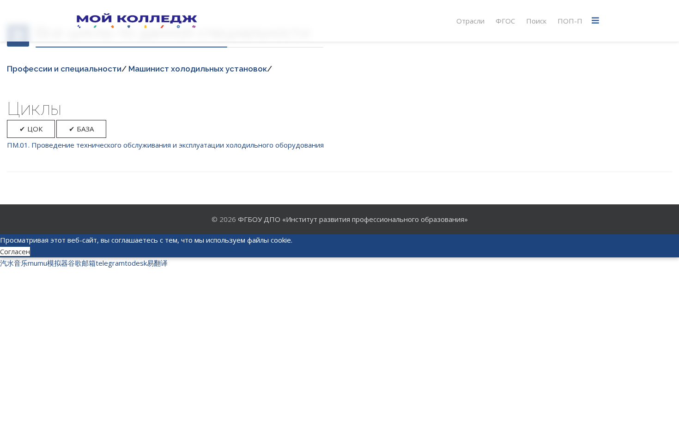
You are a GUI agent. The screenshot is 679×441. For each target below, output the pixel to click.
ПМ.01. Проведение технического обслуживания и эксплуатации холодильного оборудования (165, 144)
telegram (110, 263)
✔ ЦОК (30, 128)
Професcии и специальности (64, 68)
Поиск (536, 20)
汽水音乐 (14, 263)
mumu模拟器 (48, 263)
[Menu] (595, 21)
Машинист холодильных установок (197, 68)
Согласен (15, 251)
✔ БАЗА (81, 128)
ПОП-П (570, 20)
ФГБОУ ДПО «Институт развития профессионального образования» (353, 219)
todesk (136, 263)
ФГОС (505, 20)
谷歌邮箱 (82, 263)
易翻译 (157, 263)
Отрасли (470, 20)
